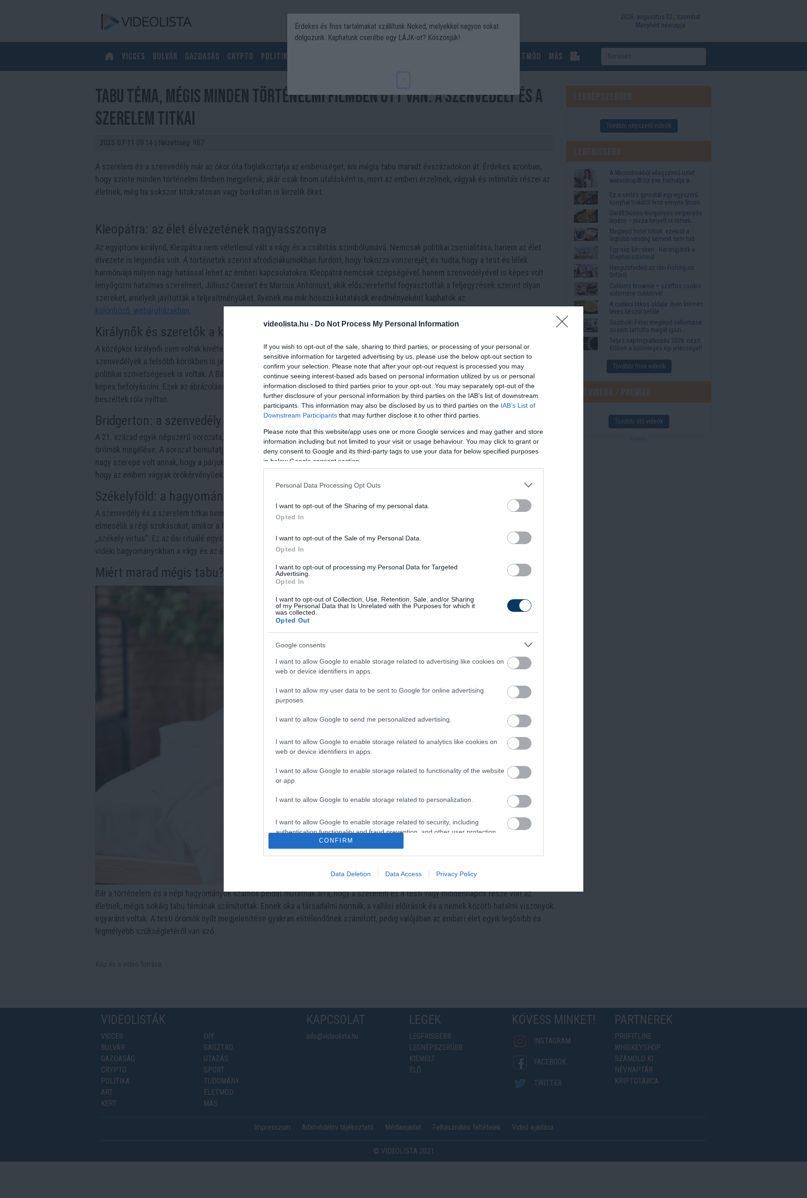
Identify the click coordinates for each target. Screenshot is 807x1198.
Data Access (403, 874)
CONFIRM (336, 840)
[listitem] (403, 485)
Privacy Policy (456, 874)
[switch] (519, 505)
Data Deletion (351, 874)
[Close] (565, 324)
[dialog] (403, 599)
